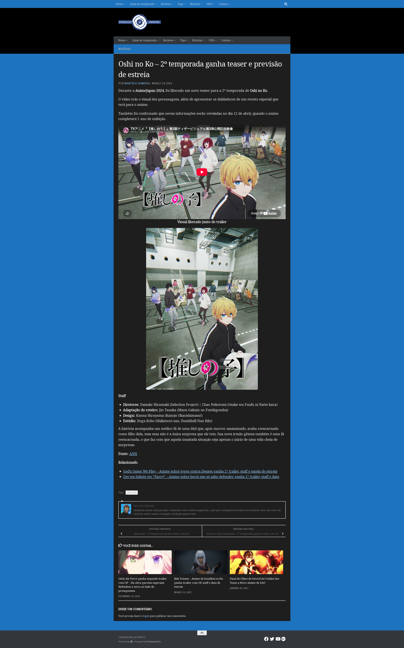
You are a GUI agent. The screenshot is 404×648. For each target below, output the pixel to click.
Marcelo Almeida (137, 83)
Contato (223, 4)
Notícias (195, 4)
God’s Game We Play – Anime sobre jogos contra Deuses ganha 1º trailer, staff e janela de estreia (200, 471)
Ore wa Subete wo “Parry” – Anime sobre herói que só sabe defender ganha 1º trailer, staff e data (201, 476)
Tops (180, 4)
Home (119, 4)
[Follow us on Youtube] (278, 639)
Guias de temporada (142, 4)
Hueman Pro (155, 641)
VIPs (209, 4)
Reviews (166, 4)
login (146, 616)
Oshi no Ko (132, 492)
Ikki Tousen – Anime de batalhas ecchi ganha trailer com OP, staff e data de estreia (198, 582)
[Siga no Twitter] (272, 639)
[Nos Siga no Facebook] (266, 639)
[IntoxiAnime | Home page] (139, 22)
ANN (133, 453)
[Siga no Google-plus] (283, 639)
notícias (124, 49)
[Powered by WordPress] (132, 642)
